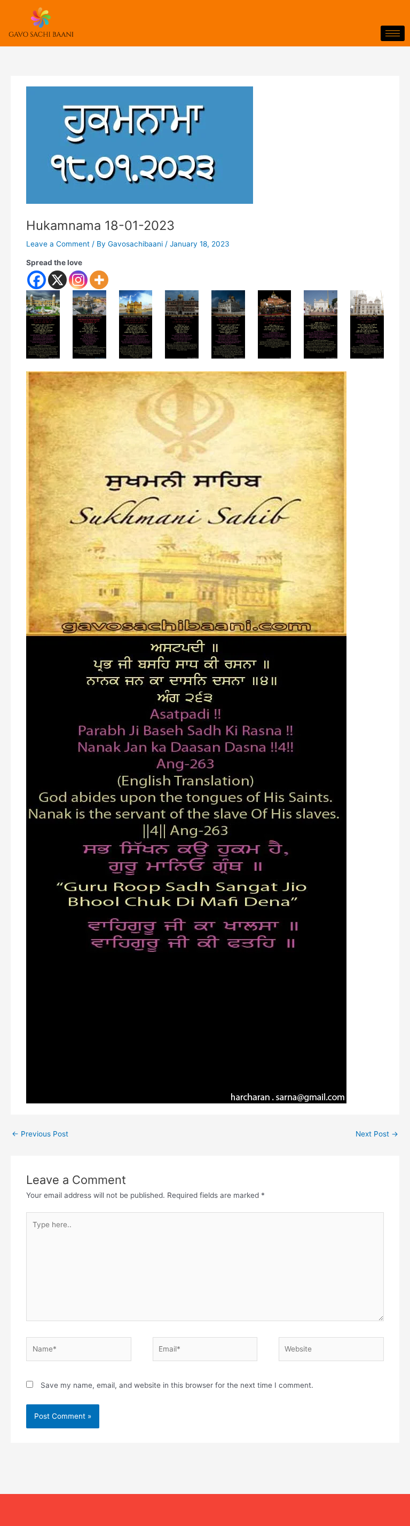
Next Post (377, 1134)
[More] (99, 280)
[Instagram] (78, 280)
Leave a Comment (58, 244)
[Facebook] (36, 280)
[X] (57, 280)
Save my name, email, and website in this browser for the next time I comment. (177, 1385)
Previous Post (40, 1134)
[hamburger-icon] (393, 33)
